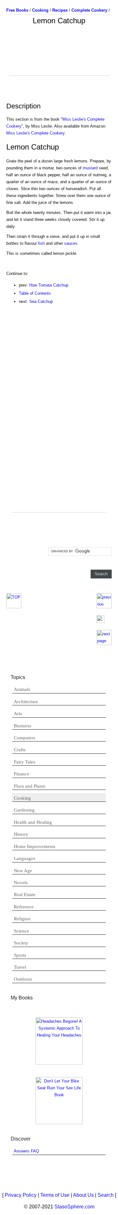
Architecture (26, 701)
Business (22, 725)
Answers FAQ (26, 1151)
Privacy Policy (21, 1195)
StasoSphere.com (74, 1206)
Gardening (24, 810)
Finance (21, 773)
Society (21, 942)
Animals (22, 689)
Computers (24, 737)
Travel (20, 967)
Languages (24, 858)
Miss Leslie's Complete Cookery (35, 133)
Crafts (19, 749)
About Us (83, 1195)
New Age (23, 870)
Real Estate (25, 894)
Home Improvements (34, 846)
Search (106, 1195)
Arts (18, 713)
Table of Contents (35, 293)
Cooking (22, 798)
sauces (70, 243)
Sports (20, 955)
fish (41, 243)
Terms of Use (55, 1195)
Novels (21, 882)
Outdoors (23, 979)
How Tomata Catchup (48, 285)
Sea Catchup (41, 301)
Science (21, 930)
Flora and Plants (29, 786)
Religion (22, 918)
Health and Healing (33, 822)
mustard (90, 168)
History (21, 834)
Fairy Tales (24, 761)
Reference (24, 906)
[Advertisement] (59, 59)
